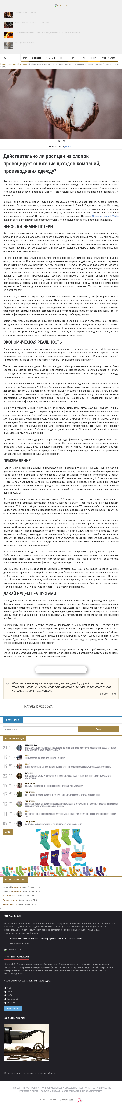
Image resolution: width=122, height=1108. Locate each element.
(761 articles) (70, 147)
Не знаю (11, 1002)
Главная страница (8, 64)
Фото (83, 58)
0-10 (9, 988)
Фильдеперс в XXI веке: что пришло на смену (45, 758)
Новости (93, 58)
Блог (25, 58)
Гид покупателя (108, 58)
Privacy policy (30, 1088)
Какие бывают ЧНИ (30, 887)
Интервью (22, 64)
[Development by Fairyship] (80, 1100)
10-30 (9, 991)
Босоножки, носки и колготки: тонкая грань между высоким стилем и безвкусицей (63, 795)
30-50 (9, 995)
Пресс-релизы (31, 745)
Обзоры (63, 58)
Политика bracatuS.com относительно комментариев (72, 1091)
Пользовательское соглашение (59, 1088)
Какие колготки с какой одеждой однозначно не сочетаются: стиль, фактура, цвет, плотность (68, 767)
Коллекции (36, 58)
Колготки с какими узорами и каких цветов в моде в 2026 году (53, 824)
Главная (15, 1088)
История (29, 773)
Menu (8, 58)
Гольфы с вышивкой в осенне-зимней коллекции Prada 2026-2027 (54, 786)
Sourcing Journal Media (105, 216)
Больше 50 (12, 999)
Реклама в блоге (29, 1091)
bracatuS (7, 887)
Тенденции (50, 58)
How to (73, 58)
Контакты (84, 1088)
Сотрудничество (102, 1088)
